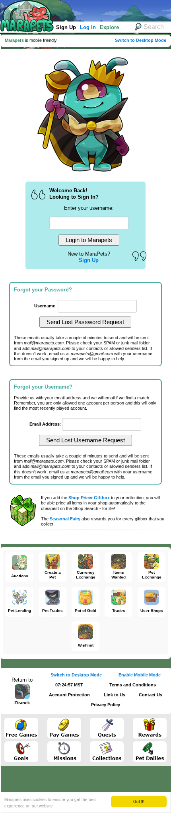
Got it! (138, 801)
